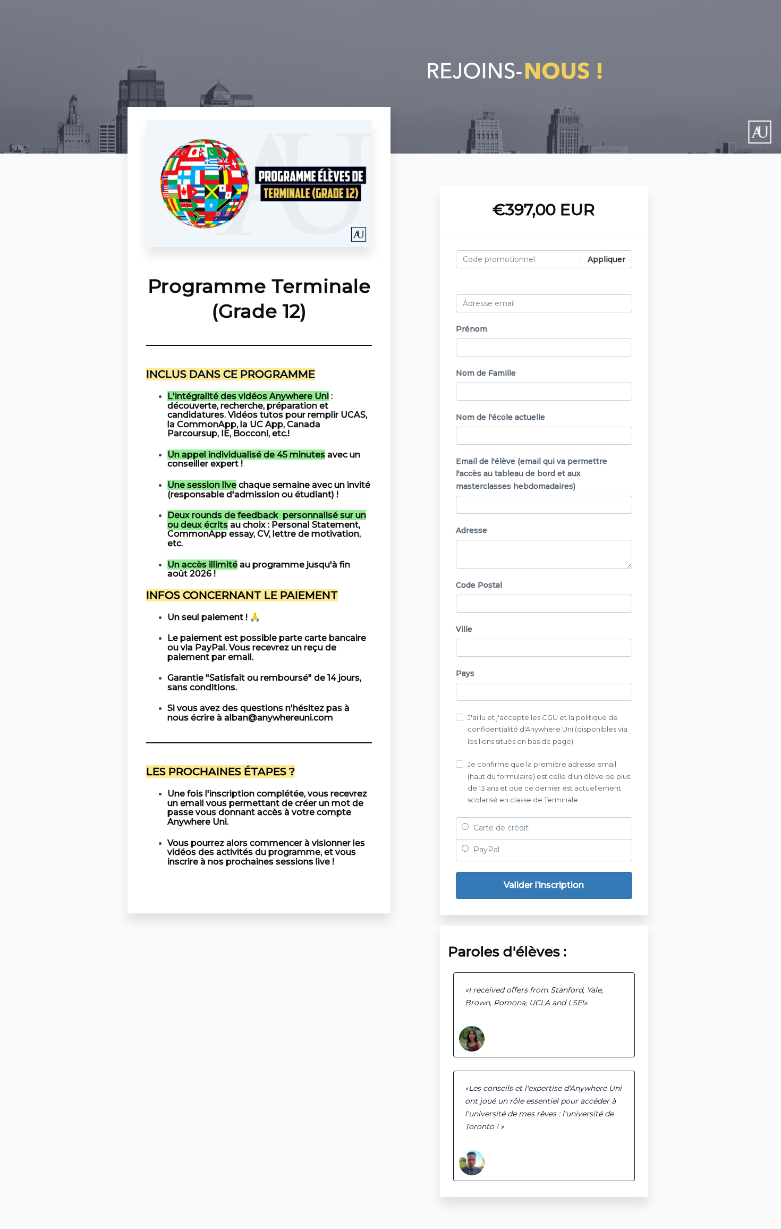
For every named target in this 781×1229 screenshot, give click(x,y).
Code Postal (479, 585)
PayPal (485, 849)
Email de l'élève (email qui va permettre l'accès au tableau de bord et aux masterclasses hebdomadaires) (531, 473)
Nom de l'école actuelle (500, 417)
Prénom (471, 329)
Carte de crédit (500, 828)
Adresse (471, 530)
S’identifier (611, 285)
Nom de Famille (486, 373)
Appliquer (606, 259)
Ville (464, 629)
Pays (465, 673)
